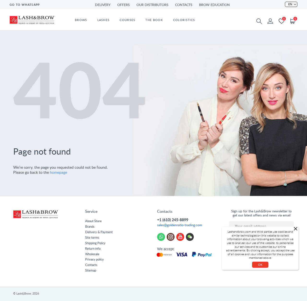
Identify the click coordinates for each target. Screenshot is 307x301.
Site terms (92, 237)
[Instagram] (171, 237)
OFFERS (123, 5)
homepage (58, 172)
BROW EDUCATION (214, 5)
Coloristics (184, 20)
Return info (92, 248)
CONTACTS (183, 5)
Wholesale (92, 254)
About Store (93, 221)
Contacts (91, 265)
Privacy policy (94, 259)
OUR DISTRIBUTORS (152, 5)
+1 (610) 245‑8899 (172, 220)
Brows (81, 20)
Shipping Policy (95, 243)
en (290, 4)
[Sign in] (270, 21)
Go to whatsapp (25, 4)
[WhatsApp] (161, 237)
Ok (260, 264)
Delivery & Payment (99, 232)
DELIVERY (103, 5)
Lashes (103, 20)
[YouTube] (180, 237)
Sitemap (90, 270)
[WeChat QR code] (190, 237)
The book (154, 20)
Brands (89, 226)
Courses (127, 20)
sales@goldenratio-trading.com (179, 225)
